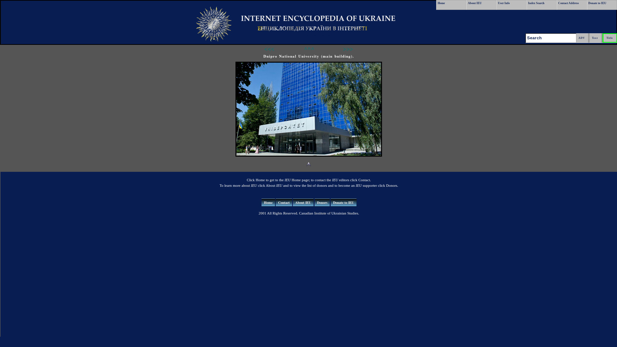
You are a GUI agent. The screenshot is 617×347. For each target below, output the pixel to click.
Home (441, 3)
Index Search (536, 3)
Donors (322, 202)
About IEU (475, 3)
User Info (504, 3)
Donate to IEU (597, 3)
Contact (284, 202)
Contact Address (568, 3)
